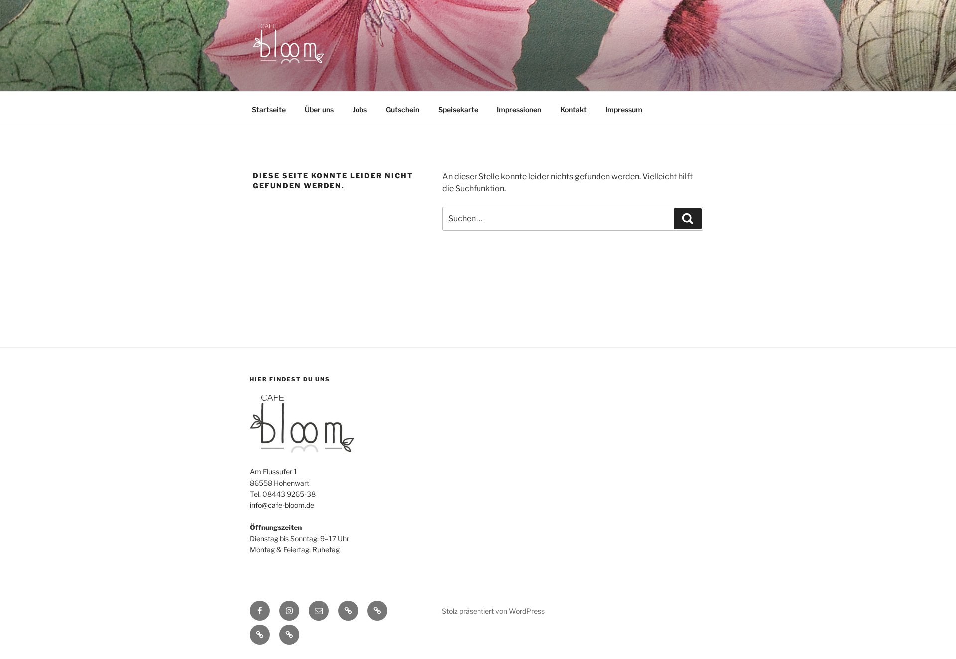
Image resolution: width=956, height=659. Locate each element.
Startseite (269, 109)
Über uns (319, 109)
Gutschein (402, 109)
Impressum (623, 109)
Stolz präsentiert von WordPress (493, 611)
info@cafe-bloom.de (282, 505)
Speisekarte (458, 109)
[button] (348, 611)
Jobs (360, 109)
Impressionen (519, 109)
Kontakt (573, 109)
